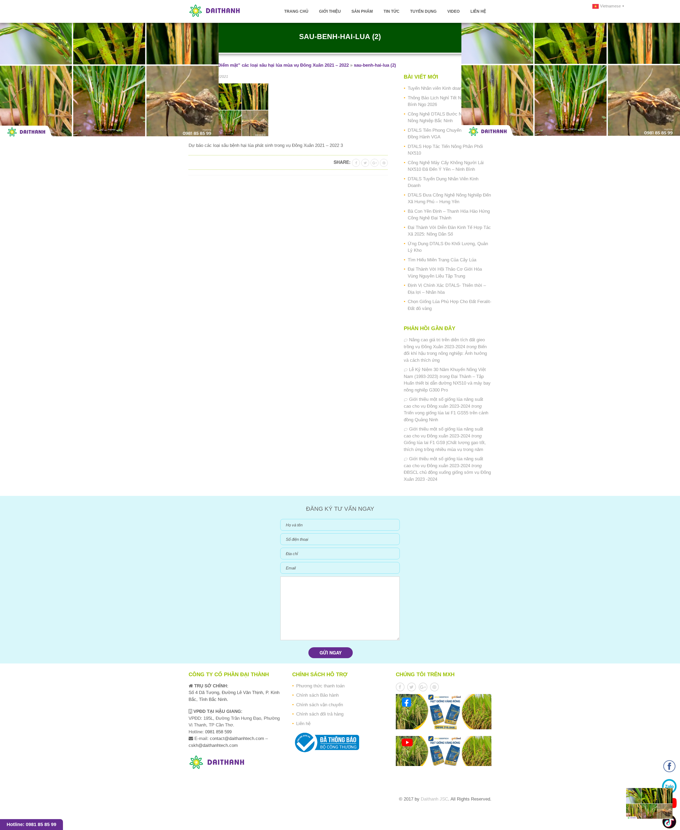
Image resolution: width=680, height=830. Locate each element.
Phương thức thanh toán (320, 685)
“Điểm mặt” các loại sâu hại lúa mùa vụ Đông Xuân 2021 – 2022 (282, 65)
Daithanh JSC (434, 799)
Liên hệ (478, 11)
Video (453, 11)
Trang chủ (296, 11)
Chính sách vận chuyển (319, 704)
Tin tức (392, 11)
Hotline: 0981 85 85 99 (31, 824)
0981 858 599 (218, 731)
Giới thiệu (330, 11)
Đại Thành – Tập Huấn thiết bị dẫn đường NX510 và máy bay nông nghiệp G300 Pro (447, 383)
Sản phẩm (362, 11)
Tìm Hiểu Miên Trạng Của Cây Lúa (442, 259)
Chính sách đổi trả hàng (319, 714)
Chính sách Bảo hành (317, 695)
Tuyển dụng (423, 11)
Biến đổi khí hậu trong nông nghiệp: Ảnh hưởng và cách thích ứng (445, 353)
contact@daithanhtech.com (237, 738)
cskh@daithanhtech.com (213, 745)
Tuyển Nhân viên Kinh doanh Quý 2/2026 (448, 88)
